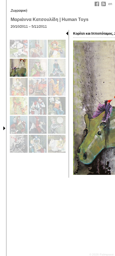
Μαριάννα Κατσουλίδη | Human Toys (49, 19)
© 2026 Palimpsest (101, 254)
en (110, 4)
